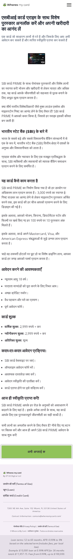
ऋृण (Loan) (8, 489)
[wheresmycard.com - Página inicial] (16, 5)
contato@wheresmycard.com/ (47, 516)
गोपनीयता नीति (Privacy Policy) (24, 526)
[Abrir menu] (69, 4)
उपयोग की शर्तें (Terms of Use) (17, 484)
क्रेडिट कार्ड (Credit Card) (16, 495)
